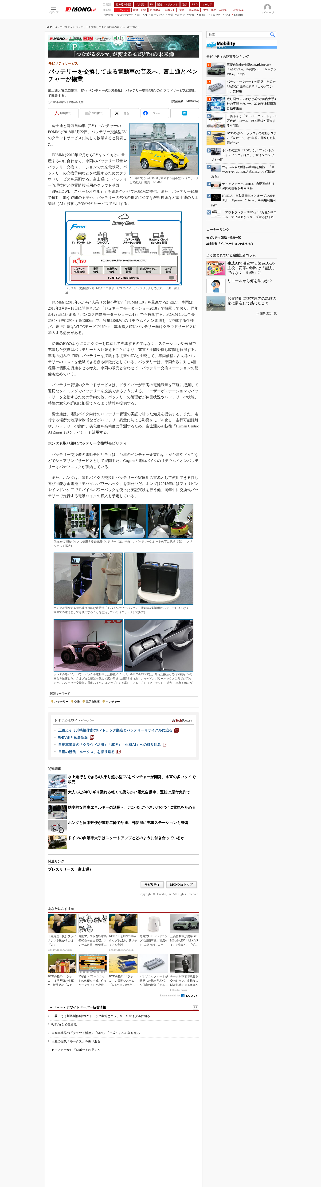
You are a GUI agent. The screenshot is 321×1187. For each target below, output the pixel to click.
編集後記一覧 (268, 313)
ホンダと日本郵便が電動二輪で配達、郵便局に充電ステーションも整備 (128, 823)
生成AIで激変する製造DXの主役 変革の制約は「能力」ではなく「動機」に (251, 268)
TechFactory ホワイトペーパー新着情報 (77, 1007)
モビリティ (66, 27)
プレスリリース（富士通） (70, 869)
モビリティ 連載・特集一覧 (223, 237)
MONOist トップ (181, 884)
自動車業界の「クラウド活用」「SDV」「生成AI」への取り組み (95, 1033)
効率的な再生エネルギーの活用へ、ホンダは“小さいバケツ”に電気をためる (132, 807)
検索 (272, 34)
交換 (77, 701)
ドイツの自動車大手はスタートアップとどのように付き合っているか (126, 838)
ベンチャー (113, 701)
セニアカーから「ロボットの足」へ (75, 1050)
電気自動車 (93, 701)
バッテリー (61, 701)
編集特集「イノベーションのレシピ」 (230, 243)
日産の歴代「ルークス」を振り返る (75, 1041)
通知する (97, 113)
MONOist (52, 27)
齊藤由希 (178, 101)
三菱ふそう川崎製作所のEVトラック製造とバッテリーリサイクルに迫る (100, 1016)
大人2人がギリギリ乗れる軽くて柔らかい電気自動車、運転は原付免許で (129, 792)
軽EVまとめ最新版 (64, 1024)
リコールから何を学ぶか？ (250, 281)
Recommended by (170, 995)
